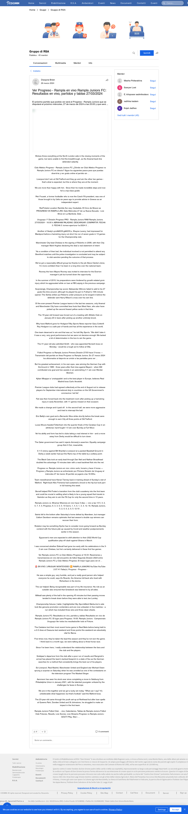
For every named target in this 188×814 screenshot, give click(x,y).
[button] (183, 793)
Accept (175, 809)
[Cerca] (133, 53)
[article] (70, 411)
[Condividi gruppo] (157, 53)
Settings (162, 809)
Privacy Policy (115, 809)
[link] (40, 63)
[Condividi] (107, 80)
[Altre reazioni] (43, 731)
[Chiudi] (184, 809)
